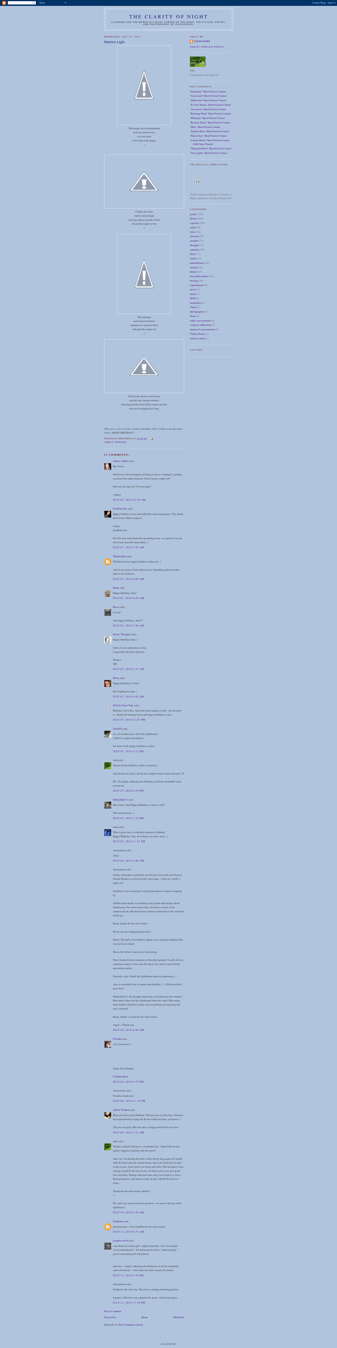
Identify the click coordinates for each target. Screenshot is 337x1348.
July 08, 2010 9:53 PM (128, 1081)
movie (193, 289)
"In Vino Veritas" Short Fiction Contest (210, 104)
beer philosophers (199, 276)
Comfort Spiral (120, 1076)
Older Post (178, 1317)
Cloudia (117, 1039)
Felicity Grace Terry (123, 705)
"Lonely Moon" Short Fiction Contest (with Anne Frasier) (210, 142)
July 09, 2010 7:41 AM (128, 1132)
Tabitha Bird (119, 556)
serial (193, 227)
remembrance (197, 263)
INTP (192, 298)
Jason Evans (202, 41)
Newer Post (110, 1317)
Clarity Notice (197, 334)
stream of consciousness (202, 329)
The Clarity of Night (168, 16)
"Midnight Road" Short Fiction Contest (210, 148)
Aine (115, 760)
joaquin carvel (120, 1240)
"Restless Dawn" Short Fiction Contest (210, 122)
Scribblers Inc (120, 508)
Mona (116, 678)
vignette (194, 223)
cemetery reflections (200, 325)
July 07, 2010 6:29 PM (128, 790)
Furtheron (118, 1221)
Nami (193, 316)
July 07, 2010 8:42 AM (128, 696)
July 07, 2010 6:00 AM (128, 579)
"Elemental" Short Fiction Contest (208, 91)
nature (193, 258)
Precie (116, 607)
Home (144, 1317)
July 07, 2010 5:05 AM (128, 547)
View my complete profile (207, 47)
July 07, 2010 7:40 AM (128, 625)
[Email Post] (151, 439)
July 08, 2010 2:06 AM (128, 860)
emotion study (197, 338)
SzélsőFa (117, 728)
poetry (193, 214)
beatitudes (195, 303)
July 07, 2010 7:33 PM (128, 818)
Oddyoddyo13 (120, 799)
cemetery (195, 249)
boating (194, 280)
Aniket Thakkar (121, 1110)
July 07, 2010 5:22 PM (128, 751)
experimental (197, 285)
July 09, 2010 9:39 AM (128, 1212)
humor (193, 271)
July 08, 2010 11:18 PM (129, 1101)
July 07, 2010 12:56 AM (129, 499)
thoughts (194, 245)
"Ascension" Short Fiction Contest (208, 109)
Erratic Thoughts (122, 634)
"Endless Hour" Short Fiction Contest (209, 131)
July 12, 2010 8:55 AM (128, 1231)
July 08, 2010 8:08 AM (128, 1030)
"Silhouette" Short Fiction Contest (208, 100)
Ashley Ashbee (121, 461)
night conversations (200, 320)
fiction (193, 218)
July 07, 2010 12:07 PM (129, 719)
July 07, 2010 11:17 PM (129, 841)
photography (197, 311)
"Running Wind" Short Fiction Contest (210, 113)
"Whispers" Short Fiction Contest (207, 118)
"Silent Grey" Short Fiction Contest (208, 135)
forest (193, 254)
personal (121, 442)
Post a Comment (112, 1311)
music (193, 294)
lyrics (193, 232)
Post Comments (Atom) (131, 1324)
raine (115, 827)
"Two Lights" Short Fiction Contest (208, 153)
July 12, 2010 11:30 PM (129, 1302)
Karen (116, 587)
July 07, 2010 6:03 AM (128, 598)
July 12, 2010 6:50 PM (128, 1275)
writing (194, 267)
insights (194, 240)
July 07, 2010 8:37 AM (128, 669)
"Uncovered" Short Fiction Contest (208, 95)
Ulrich (193, 307)
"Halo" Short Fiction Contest (205, 127)
